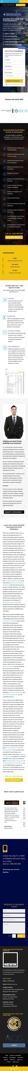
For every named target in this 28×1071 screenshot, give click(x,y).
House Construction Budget (14, 747)
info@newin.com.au (12, 984)
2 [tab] (10, 120)
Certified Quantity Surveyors (13, 580)
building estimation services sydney (12, 763)
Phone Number (8, 72)
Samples (6, 1059)
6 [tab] (19, 120)
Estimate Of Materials (16, 692)
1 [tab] (8, 120)
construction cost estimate (10, 621)
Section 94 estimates (8, 666)
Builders (5, 1057)
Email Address (8, 66)
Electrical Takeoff (7, 750)
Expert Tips (12, 1059)
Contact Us (19, 1059)
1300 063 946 (11, 981)
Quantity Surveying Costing (10, 602)
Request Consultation (13, 81)
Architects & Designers (15, 1055)
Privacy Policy (16, 1061)
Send (20, 936)
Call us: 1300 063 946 (14, 234)
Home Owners (12, 1057)
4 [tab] (15, 120)
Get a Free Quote (13, 237)
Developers (20, 1057)
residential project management (15, 760)
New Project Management (10, 694)
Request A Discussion (13, 512)
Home (6, 1055)
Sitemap (9, 1061)
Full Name (7, 59)
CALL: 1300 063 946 (8, 5)
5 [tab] (17, 120)
